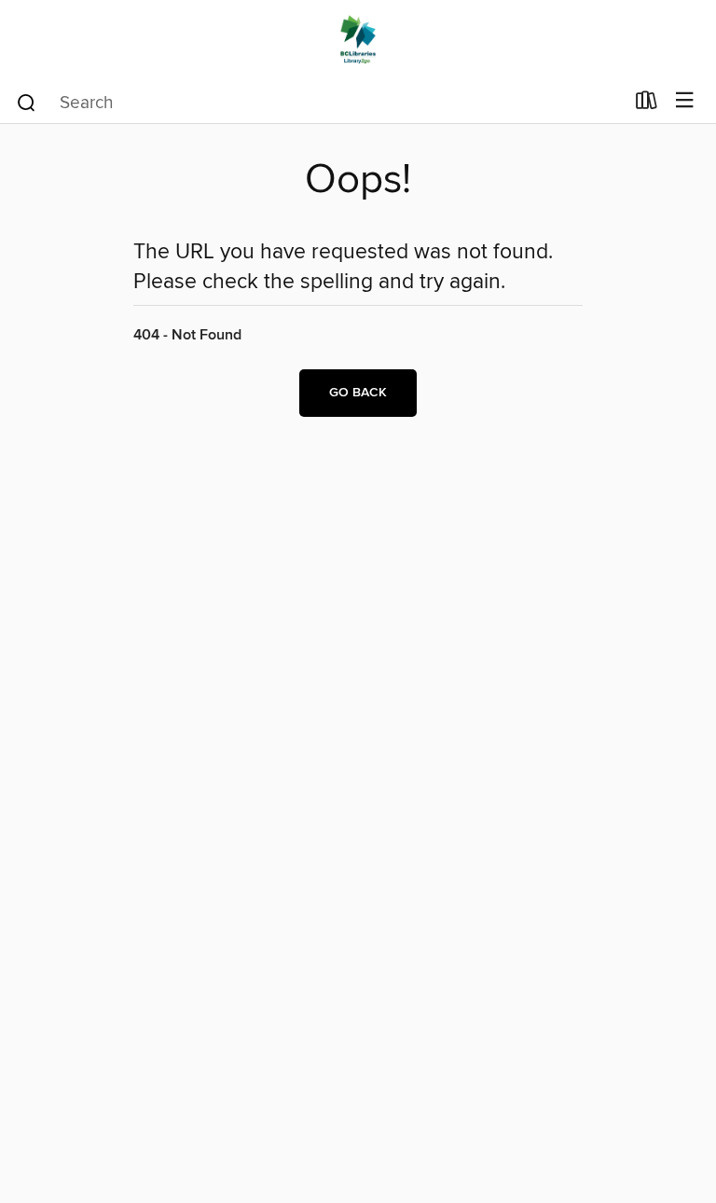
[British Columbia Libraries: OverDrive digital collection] (358, 39)
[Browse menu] (685, 101)
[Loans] (646, 104)
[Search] (26, 102)
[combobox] (319, 102)
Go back (358, 392)
